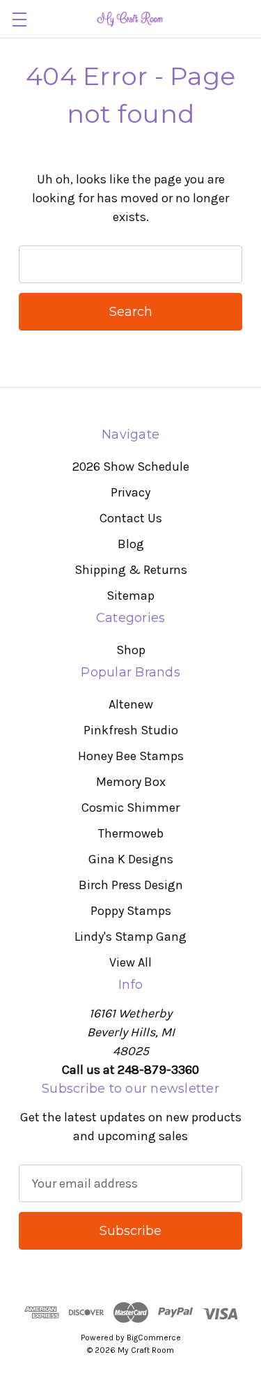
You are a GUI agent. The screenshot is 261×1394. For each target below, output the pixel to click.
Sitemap (130, 595)
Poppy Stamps (130, 910)
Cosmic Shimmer (130, 807)
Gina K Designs (130, 859)
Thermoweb (131, 833)
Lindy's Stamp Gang (130, 936)
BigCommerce (154, 1337)
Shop (130, 650)
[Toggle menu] (19, 19)
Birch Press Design (131, 885)
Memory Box (131, 781)
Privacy (130, 492)
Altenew (131, 704)
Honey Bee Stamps (131, 756)
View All (130, 962)
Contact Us (131, 518)
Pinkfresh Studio (131, 730)
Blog (131, 544)
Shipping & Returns (130, 569)
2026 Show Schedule (130, 466)
